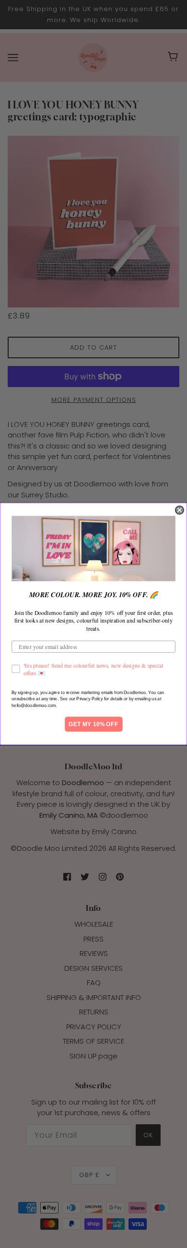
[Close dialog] (179, 510)
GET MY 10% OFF (93, 724)
